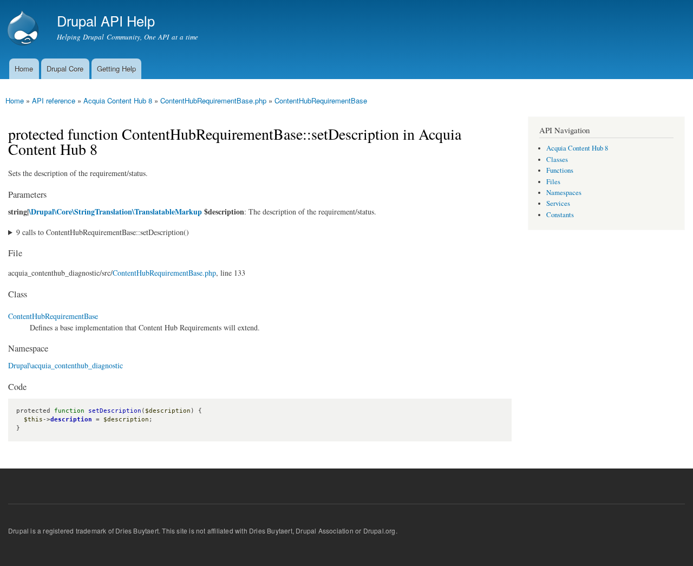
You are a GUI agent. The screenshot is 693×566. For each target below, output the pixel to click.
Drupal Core (65, 68)
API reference (53, 100)
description (71, 419)
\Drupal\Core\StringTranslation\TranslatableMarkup (115, 211)
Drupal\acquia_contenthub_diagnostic (65, 365)
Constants (560, 214)
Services (558, 203)
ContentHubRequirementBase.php (213, 100)
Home (24, 68)
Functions (559, 170)
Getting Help (116, 68)
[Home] (24, 29)
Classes (557, 159)
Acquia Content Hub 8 (117, 100)
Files (553, 181)
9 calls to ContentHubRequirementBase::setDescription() (102, 232)
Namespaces (563, 192)
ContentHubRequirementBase (320, 100)
